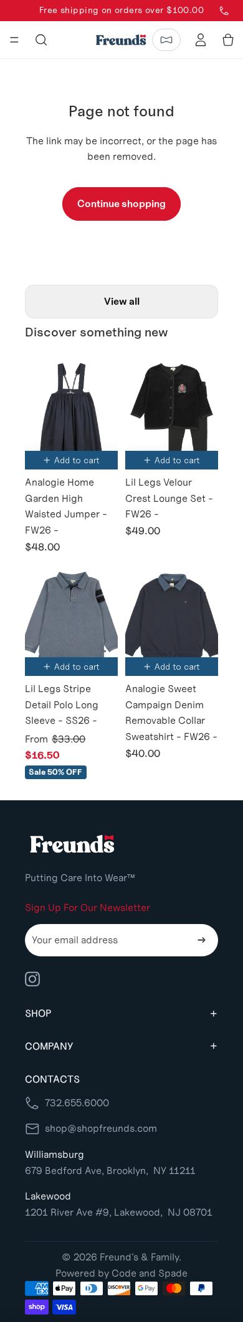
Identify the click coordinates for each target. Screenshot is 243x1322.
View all (122, 301)
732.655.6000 (77, 1103)
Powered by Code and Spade (121, 1273)
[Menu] (14, 39)
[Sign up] (201, 940)
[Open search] (41, 39)
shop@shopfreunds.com (101, 1128)
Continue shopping (121, 204)
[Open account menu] (200, 39)
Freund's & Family (139, 1257)
